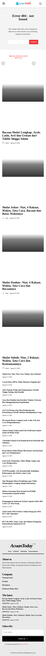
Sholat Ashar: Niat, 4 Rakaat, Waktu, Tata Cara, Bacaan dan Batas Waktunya (21, 210)
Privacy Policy (23, 644)
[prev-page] (3, 63)
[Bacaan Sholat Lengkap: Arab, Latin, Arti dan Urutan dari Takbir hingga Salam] (23, 87)
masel (7, 143)
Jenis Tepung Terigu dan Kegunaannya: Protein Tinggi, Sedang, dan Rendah (20, 391)
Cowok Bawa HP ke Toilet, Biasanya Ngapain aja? (21, 382)
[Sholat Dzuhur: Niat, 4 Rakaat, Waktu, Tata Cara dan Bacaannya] (23, 237)
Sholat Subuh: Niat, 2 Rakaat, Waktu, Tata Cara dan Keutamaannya (20, 361)
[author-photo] (3, 143)
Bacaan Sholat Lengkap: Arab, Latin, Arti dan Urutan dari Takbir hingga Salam (21, 135)
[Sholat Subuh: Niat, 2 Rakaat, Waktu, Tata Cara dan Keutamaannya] (23, 312)
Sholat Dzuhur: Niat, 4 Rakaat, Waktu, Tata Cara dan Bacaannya (21, 285)
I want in (21, 639)
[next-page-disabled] (34, 63)
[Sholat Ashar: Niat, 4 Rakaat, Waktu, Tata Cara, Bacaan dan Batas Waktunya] (23, 162)
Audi (6, 218)
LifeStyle (5, 603)
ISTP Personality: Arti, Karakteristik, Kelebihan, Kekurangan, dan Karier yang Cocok (20, 472)
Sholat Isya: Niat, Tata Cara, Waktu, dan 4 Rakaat (21, 374)
